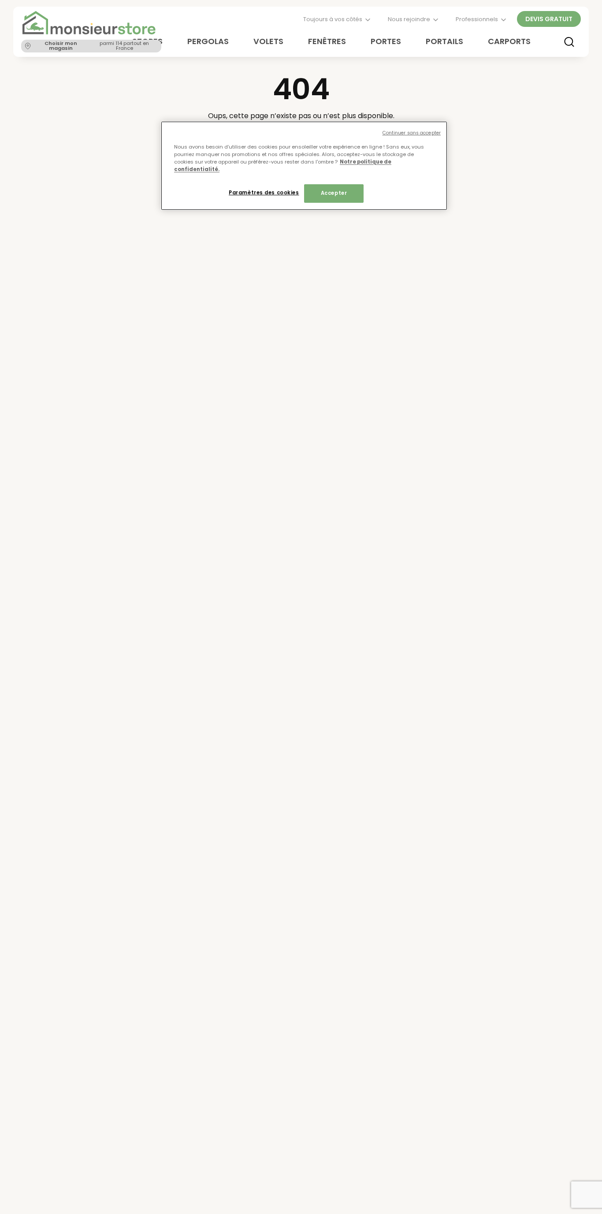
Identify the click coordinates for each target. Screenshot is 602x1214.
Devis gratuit (548, 19)
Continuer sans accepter (412, 133)
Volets (268, 41)
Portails (444, 41)
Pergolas (208, 41)
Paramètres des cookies (264, 193)
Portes (386, 41)
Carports (509, 41)
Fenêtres (327, 41)
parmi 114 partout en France (97, 46)
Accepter (334, 193)
